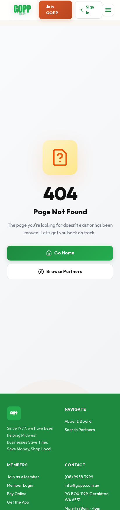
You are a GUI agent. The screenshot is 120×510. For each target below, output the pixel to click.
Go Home (64, 253)
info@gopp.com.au (82, 485)
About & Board (78, 421)
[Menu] (108, 10)
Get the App (18, 502)
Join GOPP (52, 9)
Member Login (20, 485)
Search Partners (80, 429)
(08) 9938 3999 (79, 476)
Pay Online (17, 493)
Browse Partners (64, 271)
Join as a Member (23, 476)
